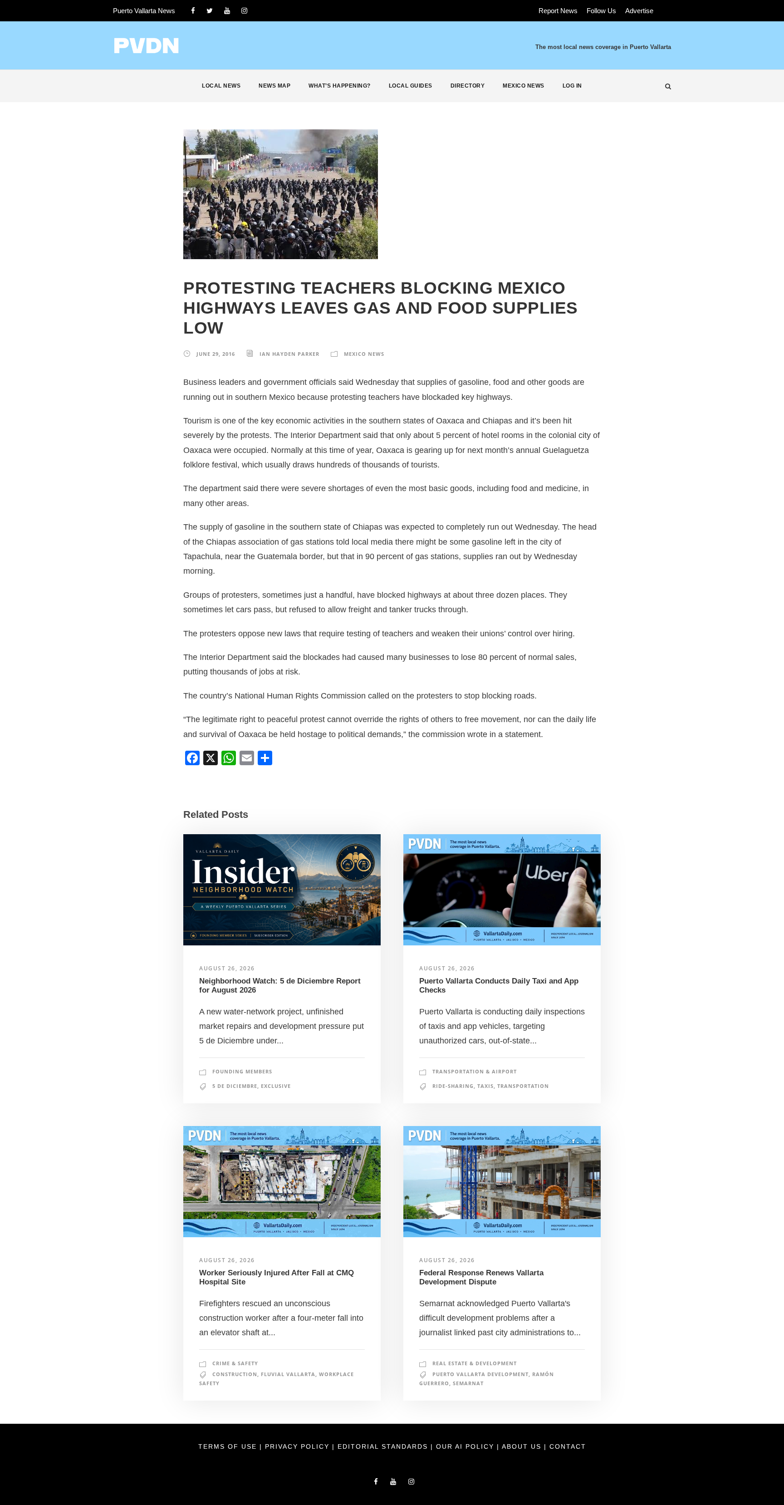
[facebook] (193, 11)
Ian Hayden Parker (289, 353)
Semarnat (468, 1383)
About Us (523, 1446)
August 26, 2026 (227, 968)
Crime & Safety (235, 1363)
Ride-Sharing (453, 1085)
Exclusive (276, 1085)
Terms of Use (229, 1446)
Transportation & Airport (474, 1071)
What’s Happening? (340, 86)
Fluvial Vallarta (288, 1374)
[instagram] (244, 11)
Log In (572, 86)
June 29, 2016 (215, 353)
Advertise (639, 11)
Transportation (523, 1085)
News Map (274, 86)
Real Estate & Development (474, 1363)
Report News (558, 11)
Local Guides (410, 86)
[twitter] (209, 11)
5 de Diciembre (234, 1085)
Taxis (485, 1085)
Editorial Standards (384, 1446)
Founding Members (242, 1071)
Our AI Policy (465, 1446)
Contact (567, 1446)
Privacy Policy (298, 1446)
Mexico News (523, 86)
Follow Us (601, 11)
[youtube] (227, 11)
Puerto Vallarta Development (480, 1374)
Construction (234, 1374)
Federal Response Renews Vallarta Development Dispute (481, 1277)
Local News (221, 86)
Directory (468, 86)
